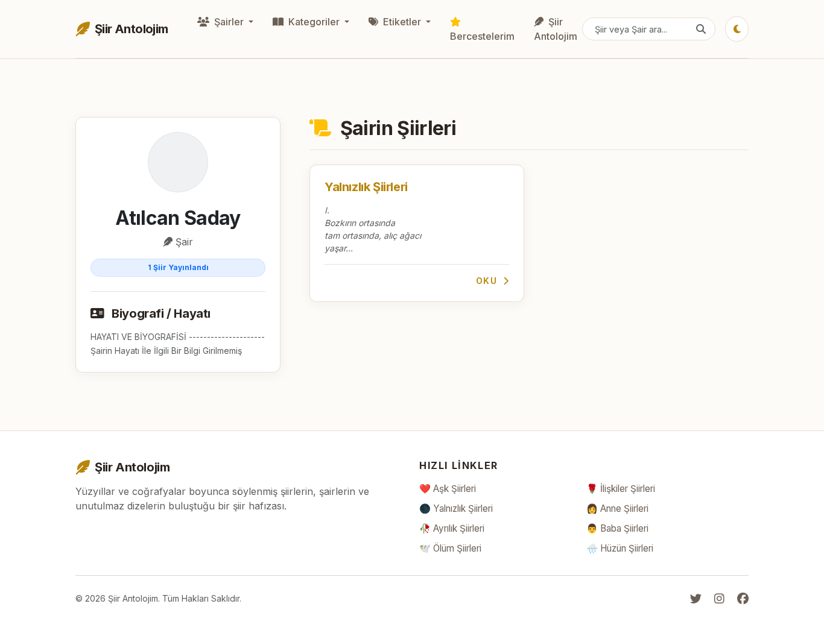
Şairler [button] (229, 22)
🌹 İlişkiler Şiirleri (620, 488)
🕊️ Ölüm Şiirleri (450, 548)
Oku (488, 280)
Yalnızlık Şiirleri (366, 187)
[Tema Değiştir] (737, 29)
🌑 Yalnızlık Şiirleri (456, 508)
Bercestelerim (482, 36)
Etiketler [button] (402, 22)
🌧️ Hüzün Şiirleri (619, 548)
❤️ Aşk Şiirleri (447, 488)
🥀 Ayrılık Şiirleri (451, 528)
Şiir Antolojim (555, 29)
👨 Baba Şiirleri (617, 528)
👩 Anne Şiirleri (617, 508)
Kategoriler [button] (314, 22)
